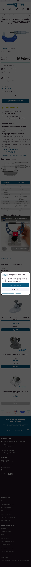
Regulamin (5, 293)
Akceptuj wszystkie (15, 285)
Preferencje (15, 289)
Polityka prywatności (15, 293)
